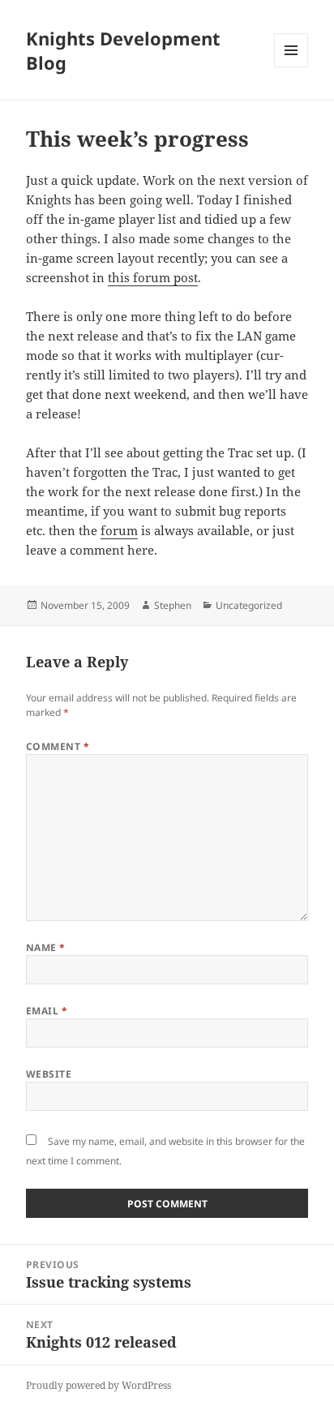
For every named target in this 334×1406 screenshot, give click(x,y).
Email (46, 1011)
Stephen (172, 605)
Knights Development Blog (123, 50)
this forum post (153, 277)
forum (119, 530)
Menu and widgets (291, 66)
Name (46, 947)
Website (48, 1074)
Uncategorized (249, 605)
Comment (57, 746)
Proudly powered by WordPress (98, 1385)
